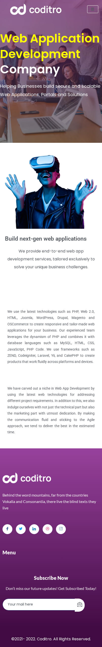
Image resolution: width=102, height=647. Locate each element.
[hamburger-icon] (92, 9)
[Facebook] (7, 529)
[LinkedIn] (34, 529)
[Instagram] (61, 529)
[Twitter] (21, 529)
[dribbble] (47, 529)
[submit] (80, 605)
